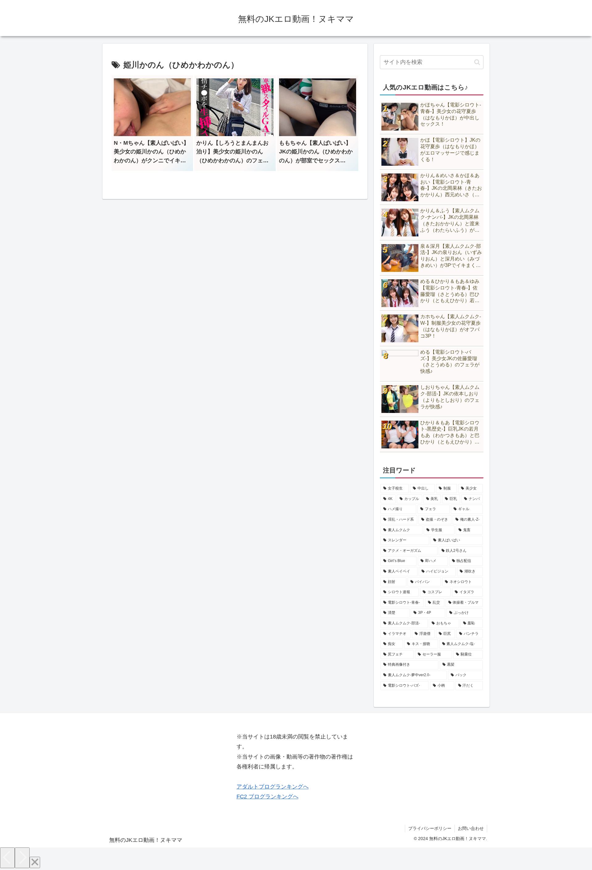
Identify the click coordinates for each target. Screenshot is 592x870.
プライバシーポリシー (429, 828)
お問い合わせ (471, 828)
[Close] (35, 862)
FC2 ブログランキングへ (267, 796)
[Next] (22, 857)
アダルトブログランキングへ (272, 787)
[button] (477, 62)
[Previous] (7, 857)
